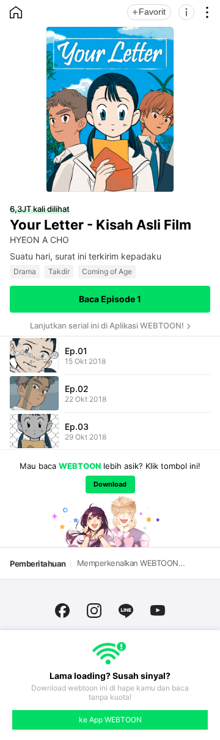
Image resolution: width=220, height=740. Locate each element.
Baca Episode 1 (110, 299)
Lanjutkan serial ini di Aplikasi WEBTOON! (107, 325)
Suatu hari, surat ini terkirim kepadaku (85, 256)
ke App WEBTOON (110, 719)
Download (110, 484)
